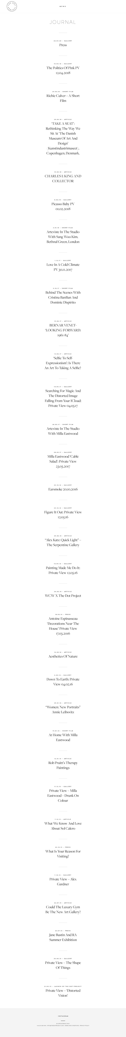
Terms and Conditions (72, 1025)
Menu (63, 6)
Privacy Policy (84, 1025)
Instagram (63, 1016)
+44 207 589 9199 (41, 1025)
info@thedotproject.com (55, 1025)
